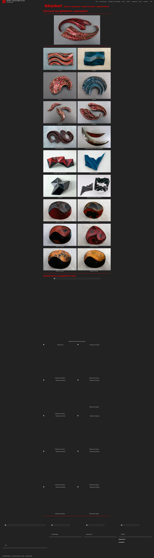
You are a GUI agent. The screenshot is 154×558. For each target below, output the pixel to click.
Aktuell (140, 1)
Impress (121, 542)
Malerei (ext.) (89, 534)
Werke (123, 1)
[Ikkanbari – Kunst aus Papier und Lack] (4, 1)
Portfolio (128, 1)
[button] (151, 1)
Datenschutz (122, 539)
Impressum (145, 1)
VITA (6, 545)
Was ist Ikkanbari (103, 1)
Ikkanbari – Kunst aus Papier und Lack (16, 0)
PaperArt (123, 534)
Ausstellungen (54, 534)
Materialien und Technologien (114, 1)
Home (97, 1)
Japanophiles (134, 1)
